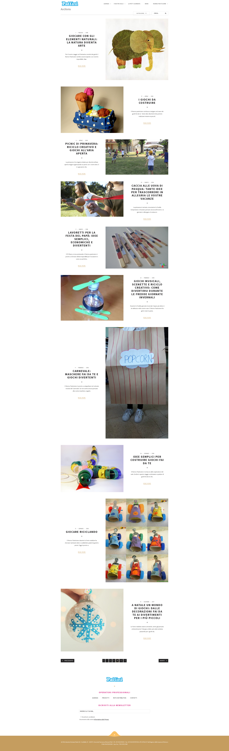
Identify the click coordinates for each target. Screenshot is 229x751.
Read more (82, 66)
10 (121, 661)
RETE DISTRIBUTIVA (119, 698)
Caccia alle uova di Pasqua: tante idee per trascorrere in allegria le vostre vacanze (147, 192)
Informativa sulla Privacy (101, 719)
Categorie (140, 13)
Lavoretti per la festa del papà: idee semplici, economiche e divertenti (82, 239)
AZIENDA (95, 698)
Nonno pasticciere (159, 3)
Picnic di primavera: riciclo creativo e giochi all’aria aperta (81, 148)
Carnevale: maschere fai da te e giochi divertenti (81, 374)
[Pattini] (72, 4)
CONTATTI (133, 698)
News (146, 3)
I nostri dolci (119, 3)
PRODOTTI (105, 698)
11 (126, 661)
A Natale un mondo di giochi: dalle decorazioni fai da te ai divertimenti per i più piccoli (147, 611)
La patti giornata (134, 3)
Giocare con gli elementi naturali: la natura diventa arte (82, 40)
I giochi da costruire (147, 101)
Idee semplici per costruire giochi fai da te (147, 460)
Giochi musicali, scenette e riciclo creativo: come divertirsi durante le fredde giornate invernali (147, 289)
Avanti (162, 660)
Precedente (68, 660)
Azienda (106, 3)
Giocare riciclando (82, 532)
